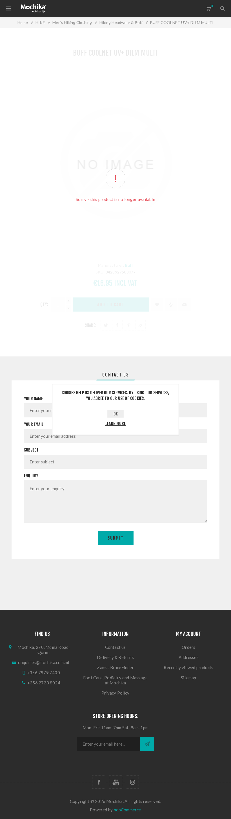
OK (116, 413)
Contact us (115, 647)
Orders (188, 647)
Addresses (189, 657)
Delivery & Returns (115, 657)
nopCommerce (127, 809)
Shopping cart (212, 6)
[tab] (116, 374)
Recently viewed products (188, 667)
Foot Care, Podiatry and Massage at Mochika (115, 680)
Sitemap (188, 677)
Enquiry (31, 475)
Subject (31, 450)
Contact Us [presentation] (115, 375)
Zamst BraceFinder (115, 667)
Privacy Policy (115, 692)
